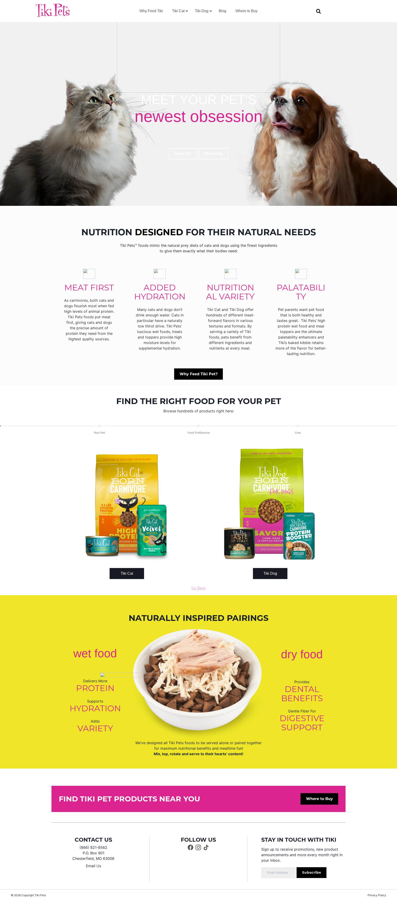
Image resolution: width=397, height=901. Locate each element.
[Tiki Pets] (53, 10)
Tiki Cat (127, 573)
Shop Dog (213, 153)
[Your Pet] (99, 426)
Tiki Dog (270, 573)
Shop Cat (183, 153)
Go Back (198, 588)
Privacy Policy (377, 895)
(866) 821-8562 (93, 847)
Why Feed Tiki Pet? (199, 374)
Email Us (93, 866)
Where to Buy (319, 799)
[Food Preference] (198, 426)
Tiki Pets (40, 895)
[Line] (298, 426)
